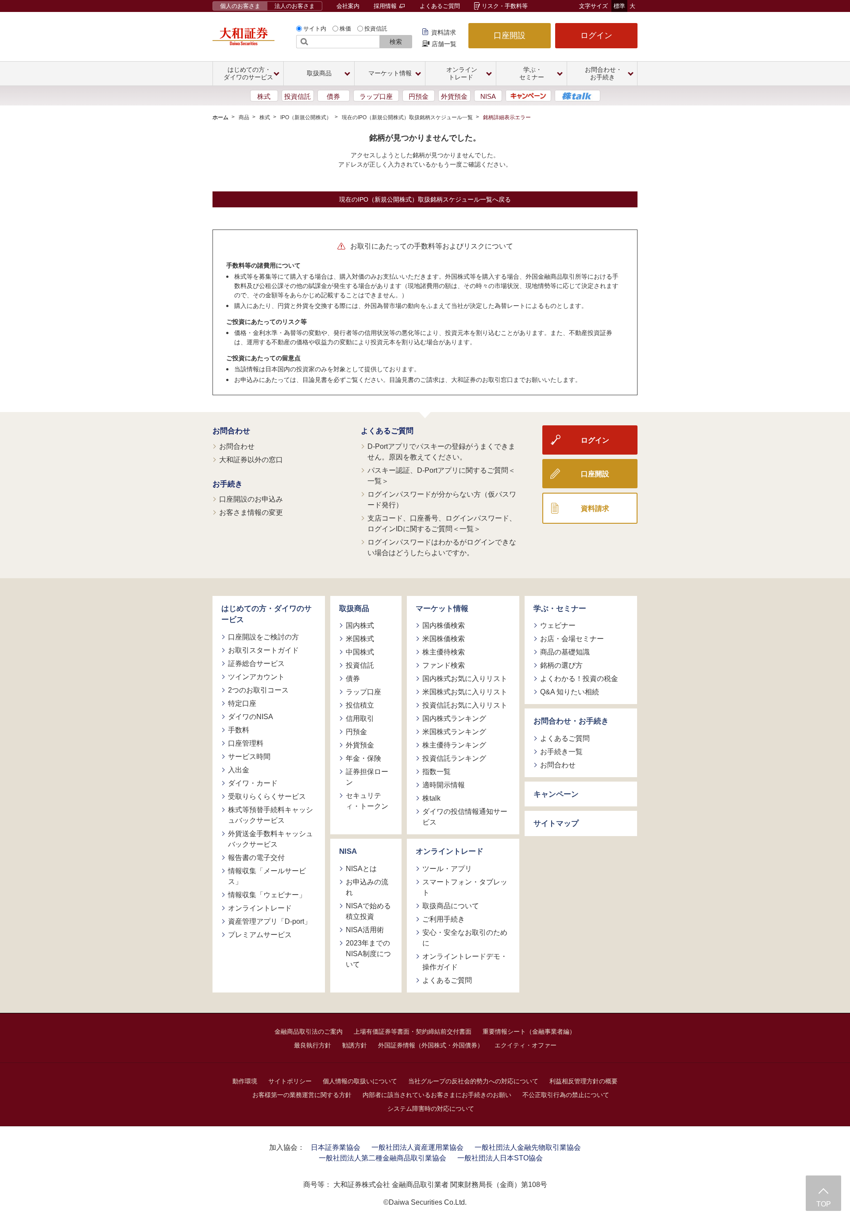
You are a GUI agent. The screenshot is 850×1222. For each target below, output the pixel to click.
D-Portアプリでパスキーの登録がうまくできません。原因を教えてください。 (441, 452)
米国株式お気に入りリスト (464, 692)
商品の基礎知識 (565, 652)
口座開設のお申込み (251, 499)
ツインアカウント (256, 677)
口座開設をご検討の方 (263, 637)
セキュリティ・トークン (367, 801)
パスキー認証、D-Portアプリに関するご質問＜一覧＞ (441, 476)
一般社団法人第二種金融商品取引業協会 (382, 1158)
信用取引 (360, 718)
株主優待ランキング (454, 745)
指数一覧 (436, 771)
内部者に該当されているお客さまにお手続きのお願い (437, 1094)
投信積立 (360, 705)
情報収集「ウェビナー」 (267, 895)
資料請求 (443, 32)
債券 (333, 96)
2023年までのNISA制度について (368, 953)
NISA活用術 (365, 930)
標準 (619, 6)
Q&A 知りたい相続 (569, 692)
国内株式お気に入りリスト (464, 678)
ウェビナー (558, 625)
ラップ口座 (376, 96)
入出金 (238, 770)
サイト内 (314, 28)
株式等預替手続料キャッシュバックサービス (270, 815)
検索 (396, 41)
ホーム (220, 117)
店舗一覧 (444, 43)
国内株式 (360, 625)
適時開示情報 (443, 785)
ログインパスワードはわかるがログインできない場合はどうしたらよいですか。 (441, 547)
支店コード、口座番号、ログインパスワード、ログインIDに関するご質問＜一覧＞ (441, 523)
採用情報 (386, 6)
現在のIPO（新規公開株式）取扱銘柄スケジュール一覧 (407, 117)
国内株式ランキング (454, 718)
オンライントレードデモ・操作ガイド (464, 962)
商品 (244, 117)
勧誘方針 (354, 1045)
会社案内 (347, 6)
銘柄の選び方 (561, 665)
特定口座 (242, 703)
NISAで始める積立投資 (368, 911)
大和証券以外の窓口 (251, 459)
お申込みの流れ (367, 887)
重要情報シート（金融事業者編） (529, 1031)
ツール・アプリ (447, 868)
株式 (263, 96)
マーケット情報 (442, 608)
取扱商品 (354, 608)
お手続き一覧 (561, 751)
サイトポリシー (290, 1081)
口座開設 (509, 35)
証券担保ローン (367, 777)
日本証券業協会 (335, 1147)
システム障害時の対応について (430, 1108)
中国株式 (360, 652)
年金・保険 (363, 758)
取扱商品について (450, 906)
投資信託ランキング (454, 758)
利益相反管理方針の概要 (583, 1081)
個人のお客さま (240, 6)
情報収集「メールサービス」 (267, 876)
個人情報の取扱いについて (360, 1081)
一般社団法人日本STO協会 (500, 1158)
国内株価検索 (443, 625)
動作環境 (244, 1081)
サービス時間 (249, 756)
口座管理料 (245, 743)
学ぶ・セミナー (559, 608)
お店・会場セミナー (572, 638)
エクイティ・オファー (525, 1045)
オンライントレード (260, 908)
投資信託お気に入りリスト (464, 705)
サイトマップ (556, 823)
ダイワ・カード (253, 783)
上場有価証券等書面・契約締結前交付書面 (412, 1031)
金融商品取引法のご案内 (308, 1031)
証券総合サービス (256, 663)
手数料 (238, 730)
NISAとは (361, 868)
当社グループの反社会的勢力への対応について (473, 1081)
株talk (431, 798)
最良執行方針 (312, 1045)
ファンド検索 (443, 665)
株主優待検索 (443, 652)
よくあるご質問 (440, 6)
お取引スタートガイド (263, 650)
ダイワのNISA (250, 716)
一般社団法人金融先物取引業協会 (528, 1147)
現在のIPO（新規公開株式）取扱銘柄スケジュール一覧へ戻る (425, 199)
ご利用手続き (443, 919)
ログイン (596, 35)
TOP (823, 1204)
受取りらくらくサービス (267, 796)
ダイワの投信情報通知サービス (464, 817)
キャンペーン (556, 794)
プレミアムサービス (260, 934)
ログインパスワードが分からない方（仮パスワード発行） (441, 499)
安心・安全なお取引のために (464, 938)
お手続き (227, 484)
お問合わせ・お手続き (571, 721)
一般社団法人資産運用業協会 (417, 1147)
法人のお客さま (294, 6)
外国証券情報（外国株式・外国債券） (430, 1045)
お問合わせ (231, 431)
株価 (345, 28)
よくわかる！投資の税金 (579, 678)
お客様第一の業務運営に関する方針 (302, 1094)
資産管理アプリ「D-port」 (269, 921)
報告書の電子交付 (256, 857)
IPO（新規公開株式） (306, 117)
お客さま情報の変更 (251, 512)
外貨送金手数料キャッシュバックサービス (270, 839)
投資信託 (375, 28)
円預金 (419, 96)
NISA (488, 96)
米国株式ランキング (454, 732)
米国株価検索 (443, 638)
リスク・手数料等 (505, 6)
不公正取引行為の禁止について (565, 1094)
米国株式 (360, 638)
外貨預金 (454, 96)
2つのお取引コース (258, 690)
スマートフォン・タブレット (464, 887)
